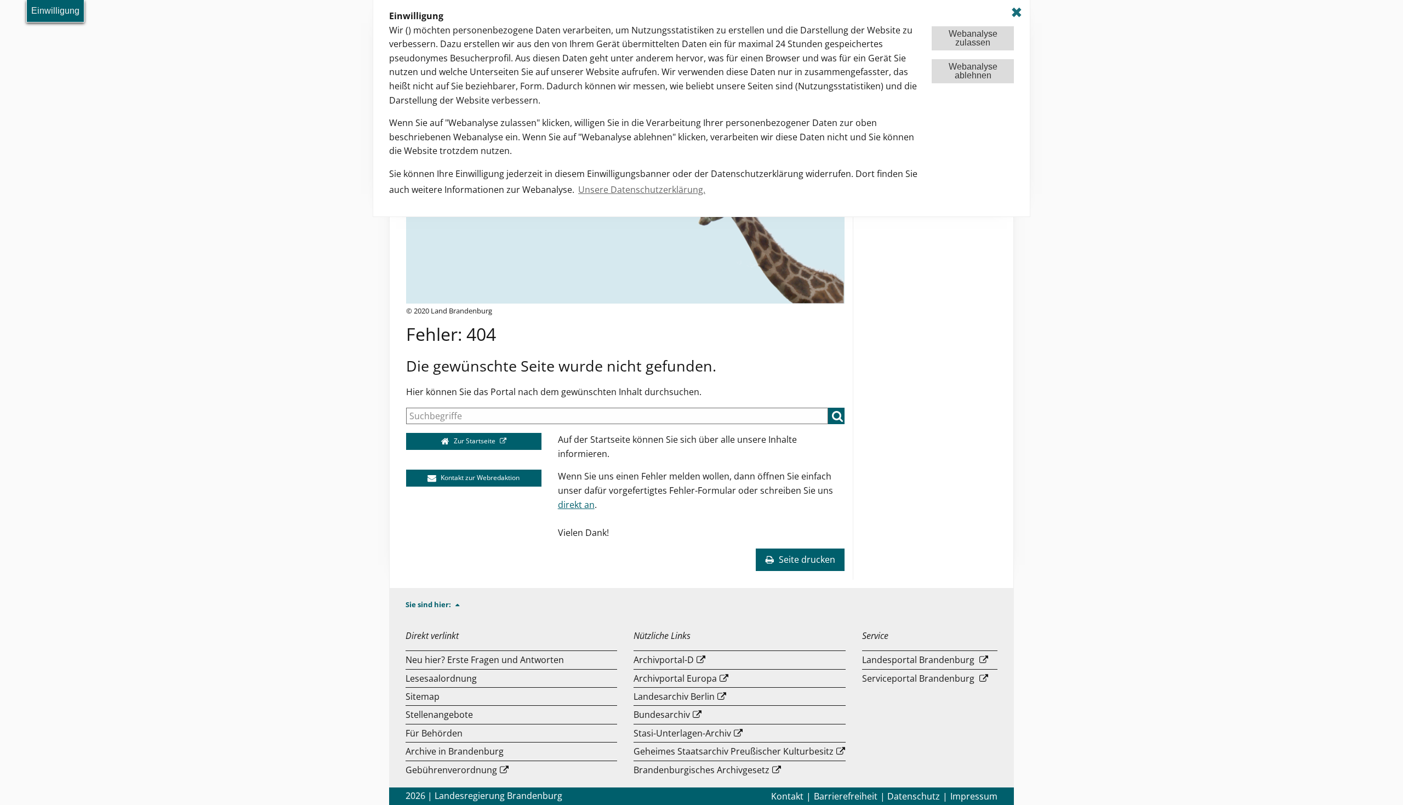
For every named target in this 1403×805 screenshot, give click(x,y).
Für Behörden (434, 733)
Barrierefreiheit (845, 796)
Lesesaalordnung (441, 678)
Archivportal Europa (675, 678)
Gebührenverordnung (451, 770)
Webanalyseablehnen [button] (973, 71)
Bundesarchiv (662, 715)
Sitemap (423, 696)
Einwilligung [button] (55, 10)
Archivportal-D (664, 660)
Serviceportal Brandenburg (918, 678)
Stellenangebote (439, 715)
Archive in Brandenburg (455, 751)
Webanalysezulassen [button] (973, 38)
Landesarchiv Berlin (674, 696)
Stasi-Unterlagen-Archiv (682, 733)
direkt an (576, 505)
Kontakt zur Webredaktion (479, 477)
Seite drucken (806, 559)
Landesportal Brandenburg (918, 660)
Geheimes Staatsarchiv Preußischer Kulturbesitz (734, 751)
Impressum (973, 796)
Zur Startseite (474, 441)
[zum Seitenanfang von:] (462, 604)
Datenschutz (913, 796)
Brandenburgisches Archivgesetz (701, 770)
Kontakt (787, 796)
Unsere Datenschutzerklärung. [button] (641, 190)
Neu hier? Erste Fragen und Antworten (485, 660)
